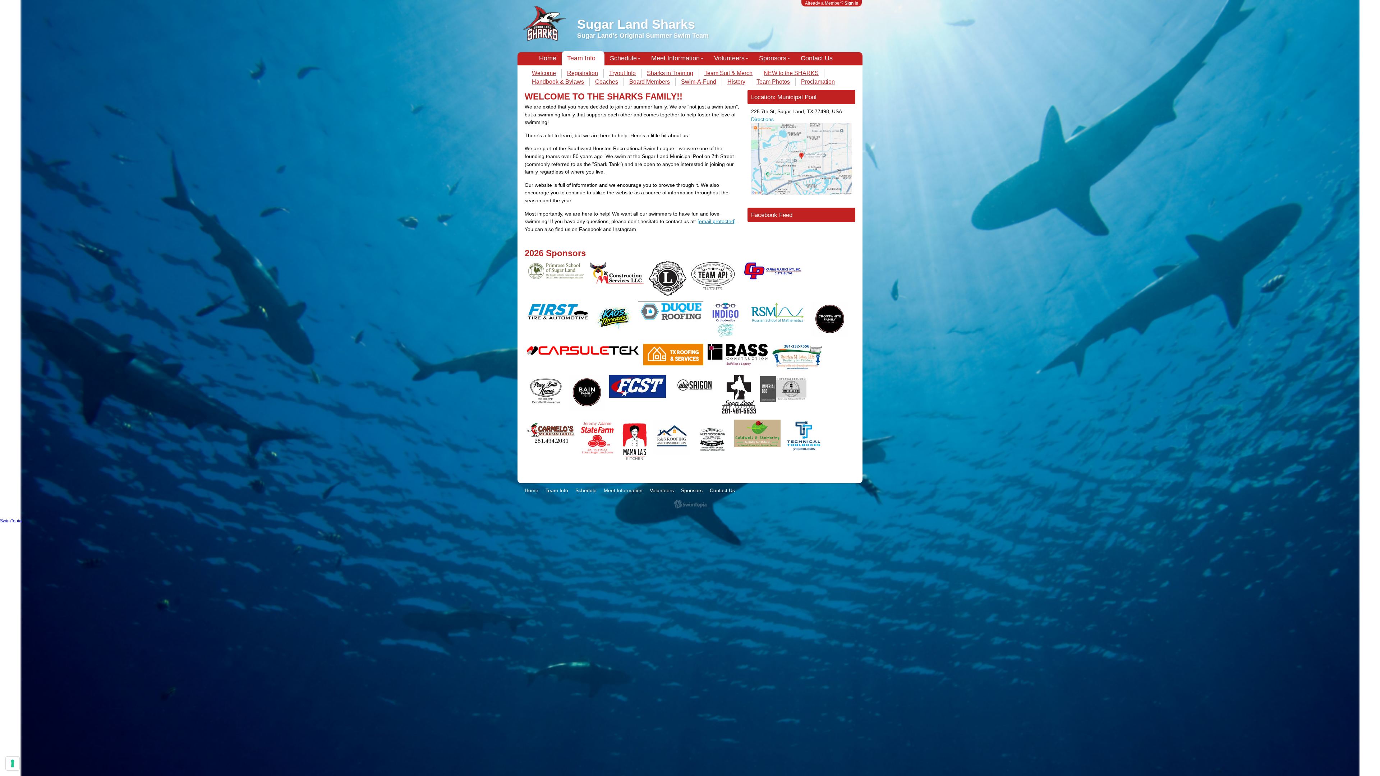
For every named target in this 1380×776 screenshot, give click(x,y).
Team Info (581, 58)
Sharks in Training (670, 73)
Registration (582, 73)
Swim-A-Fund (698, 82)
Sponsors (772, 58)
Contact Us (817, 58)
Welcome (544, 73)
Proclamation (818, 82)
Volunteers (729, 58)
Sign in (851, 3)
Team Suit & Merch (728, 73)
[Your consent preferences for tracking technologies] (12, 763)
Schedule (623, 58)
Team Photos (773, 82)
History (736, 82)
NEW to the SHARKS (791, 73)
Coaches (606, 82)
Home (547, 58)
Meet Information (675, 58)
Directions (762, 119)
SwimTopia (690, 504)
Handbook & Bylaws (558, 82)
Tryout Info (622, 73)
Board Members (649, 82)
